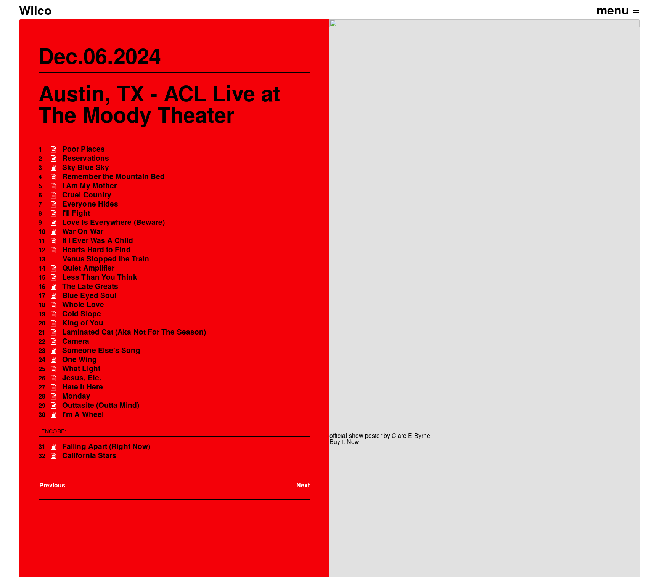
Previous (52, 485)
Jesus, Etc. (81, 377)
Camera (75, 341)
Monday (76, 395)
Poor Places (83, 148)
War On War (82, 231)
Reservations (85, 158)
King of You (82, 322)
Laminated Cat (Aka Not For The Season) (134, 331)
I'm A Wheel (83, 414)
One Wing (79, 359)
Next (303, 485)
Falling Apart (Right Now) (106, 446)
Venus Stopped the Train (106, 258)
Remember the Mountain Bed (113, 176)
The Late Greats (90, 286)
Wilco (35, 10)
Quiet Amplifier (88, 267)
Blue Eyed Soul (89, 295)
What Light (81, 368)
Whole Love (83, 304)
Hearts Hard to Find (96, 249)
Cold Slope (81, 313)
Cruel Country (86, 194)
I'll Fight (76, 212)
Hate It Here (82, 386)
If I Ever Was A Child (97, 240)
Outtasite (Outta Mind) (100, 405)
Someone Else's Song (101, 350)
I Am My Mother (89, 185)
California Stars (89, 455)
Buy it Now (344, 441)
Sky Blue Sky (85, 167)
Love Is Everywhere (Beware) (113, 222)
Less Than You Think (99, 276)
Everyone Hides (90, 203)
